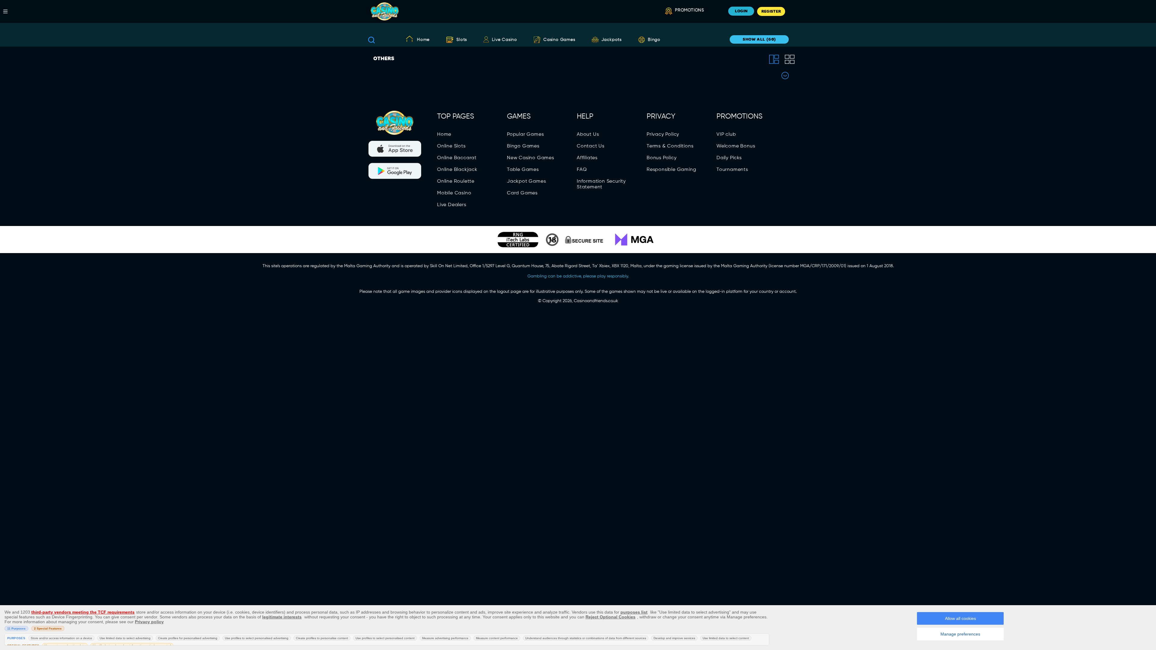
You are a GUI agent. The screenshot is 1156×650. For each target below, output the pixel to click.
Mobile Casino (454, 193)
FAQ (582, 169)
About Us (588, 134)
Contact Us (590, 146)
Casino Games (559, 40)
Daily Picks (729, 158)
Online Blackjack (457, 169)
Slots (461, 40)
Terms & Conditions (670, 146)
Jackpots (611, 40)
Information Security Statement (601, 184)
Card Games (522, 193)
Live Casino (504, 40)
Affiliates (587, 158)
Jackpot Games (526, 181)
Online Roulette (455, 181)
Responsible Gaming (671, 169)
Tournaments (732, 169)
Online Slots (451, 146)
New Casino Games (530, 158)
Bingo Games (523, 146)
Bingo (654, 40)
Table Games (523, 169)
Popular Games (525, 134)
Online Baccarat (457, 158)
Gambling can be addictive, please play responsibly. (578, 276)
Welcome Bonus (735, 146)
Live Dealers (451, 205)
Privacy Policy (663, 134)
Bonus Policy (662, 158)
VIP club (726, 134)
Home (423, 40)
